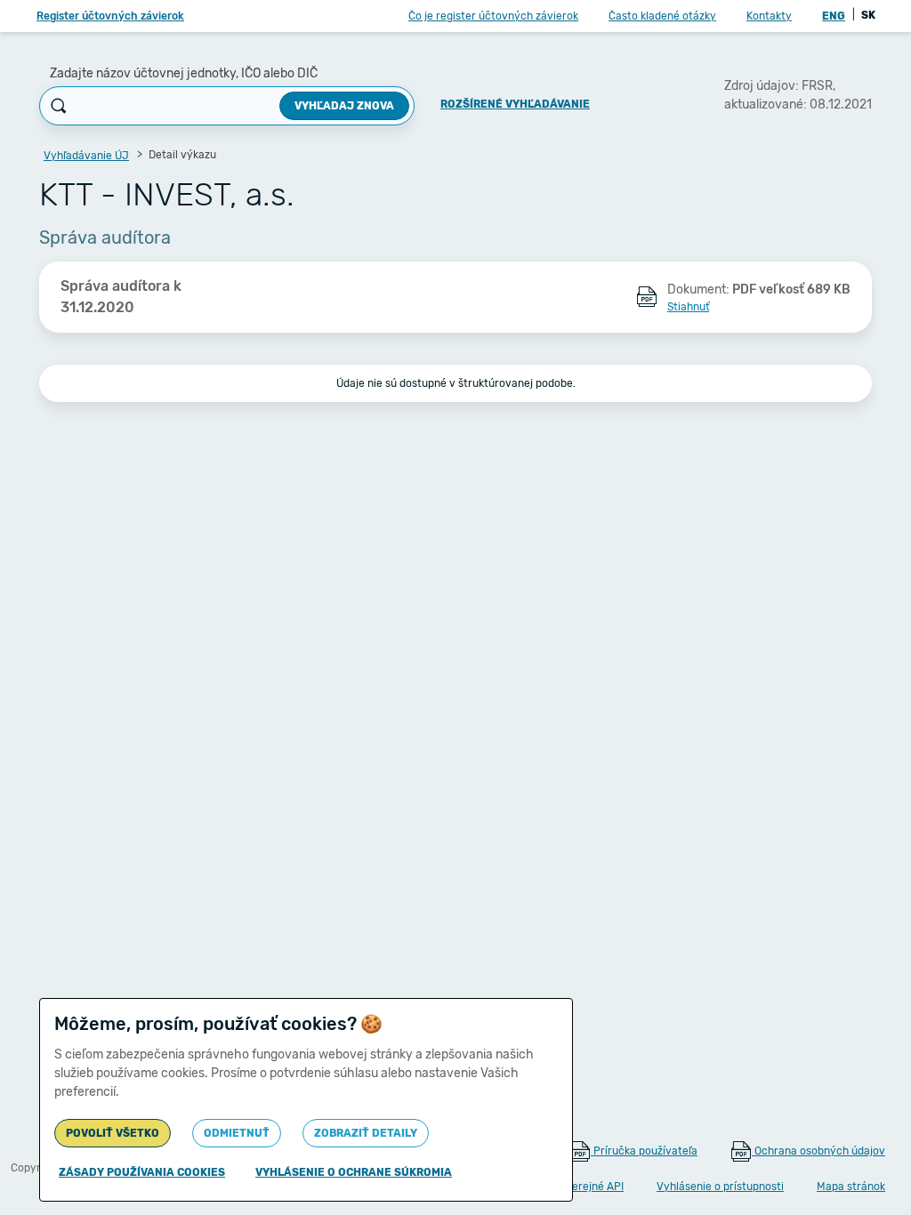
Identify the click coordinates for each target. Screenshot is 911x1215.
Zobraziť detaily (365, 1133)
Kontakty (769, 16)
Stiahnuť (688, 307)
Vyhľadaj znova (344, 106)
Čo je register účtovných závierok (493, 16)
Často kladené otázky (662, 16)
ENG (833, 16)
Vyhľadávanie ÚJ (86, 155)
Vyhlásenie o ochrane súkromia (353, 1172)
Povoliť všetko (112, 1133)
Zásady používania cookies (142, 1172)
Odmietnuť (237, 1133)
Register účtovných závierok (110, 16)
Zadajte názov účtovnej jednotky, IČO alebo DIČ (184, 73)
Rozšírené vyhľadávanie (515, 104)
